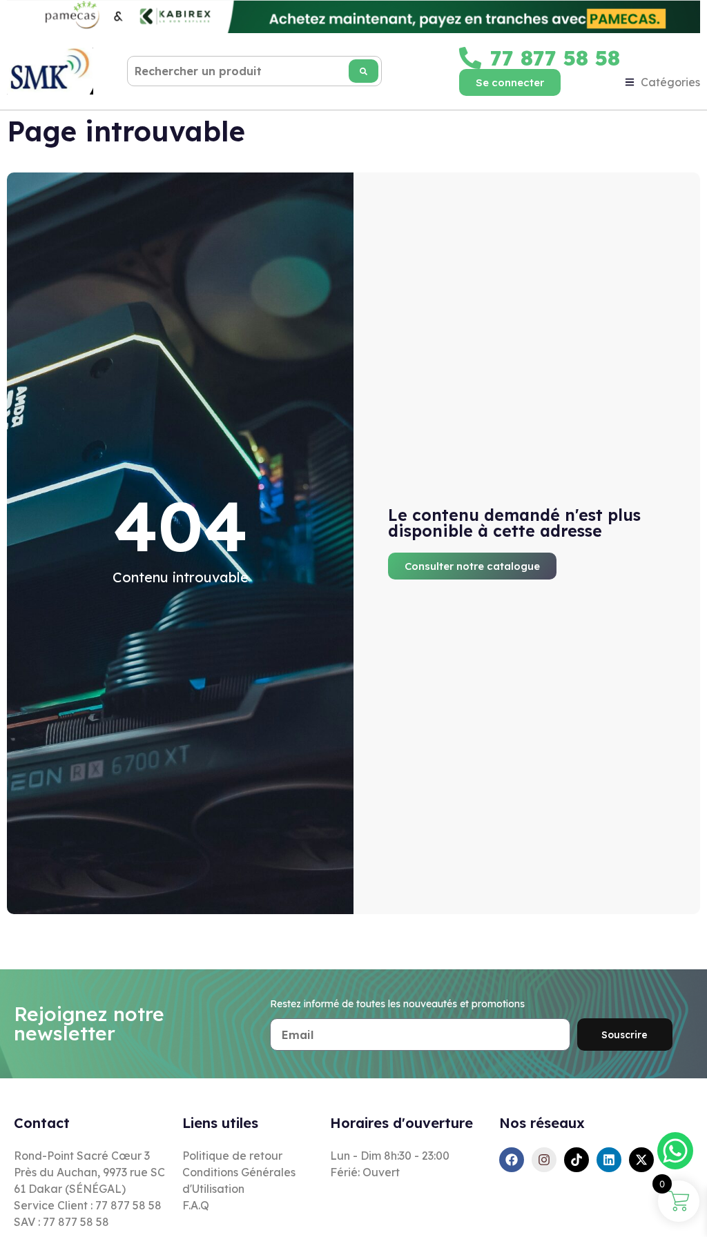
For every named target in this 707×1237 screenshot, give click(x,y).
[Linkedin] (609, 1159)
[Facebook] (511, 1159)
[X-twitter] (641, 1159)
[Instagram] (544, 1159)
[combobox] (254, 71)
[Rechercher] (363, 71)
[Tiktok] (576, 1159)
